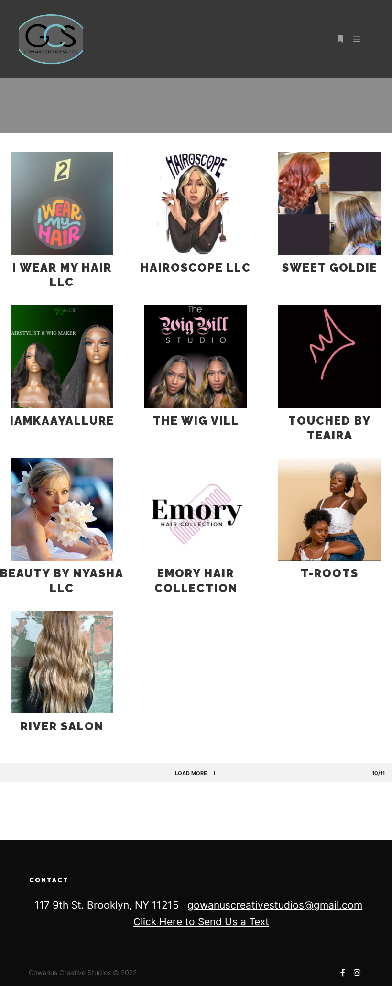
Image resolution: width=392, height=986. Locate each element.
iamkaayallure (62, 420)
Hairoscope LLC (196, 267)
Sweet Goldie (330, 267)
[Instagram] (357, 972)
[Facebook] (343, 972)
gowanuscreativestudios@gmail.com (274, 905)
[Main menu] (357, 39)
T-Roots (330, 573)
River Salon (62, 726)
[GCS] (51, 39)
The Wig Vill (196, 420)
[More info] (339, 39)
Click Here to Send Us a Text (201, 922)
